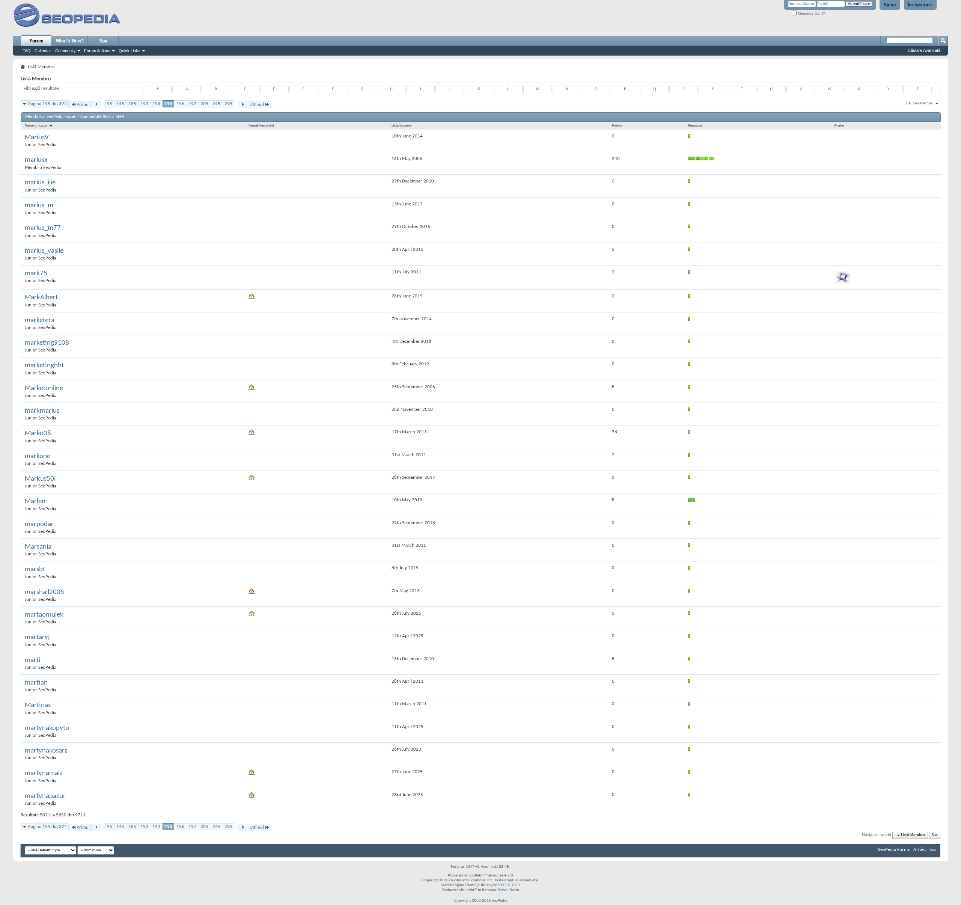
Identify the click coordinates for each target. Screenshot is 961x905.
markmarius (42, 411)
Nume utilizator (36, 126)
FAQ (27, 50)
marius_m (39, 205)
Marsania (38, 547)
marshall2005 (44, 592)
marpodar (39, 524)
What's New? (70, 41)
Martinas (38, 705)
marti (33, 660)
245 (216, 103)
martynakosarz (46, 750)
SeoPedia (499, 901)
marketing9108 (47, 343)
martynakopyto (47, 728)
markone (37, 456)
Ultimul (257, 104)
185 (132, 103)
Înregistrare (920, 5)
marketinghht (44, 365)
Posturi (617, 126)
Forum (37, 41)
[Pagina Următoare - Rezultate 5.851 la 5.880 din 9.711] (242, 104)
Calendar (43, 50)
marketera (39, 320)
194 (156, 103)
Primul (83, 104)
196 (180, 103)
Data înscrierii (401, 126)
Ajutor (889, 5)
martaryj (37, 637)
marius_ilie (40, 182)
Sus (934, 835)
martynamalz (44, 773)
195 (168, 103)
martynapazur (45, 796)
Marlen (35, 501)
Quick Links (129, 50)
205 (204, 103)
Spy (103, 41)
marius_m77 (43, 228)
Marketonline (44, 388)
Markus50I (40, 479)
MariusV (37, 137)
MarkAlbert (41, 297)
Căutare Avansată (924, 50)
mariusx (36, 160)
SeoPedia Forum (894, 849)
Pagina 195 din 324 (47, 103)
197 (192, 103)
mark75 (36, 273)
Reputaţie (695, 126)
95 (109, 103)
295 (228, 103)
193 (144, 103)
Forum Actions (97, 50)
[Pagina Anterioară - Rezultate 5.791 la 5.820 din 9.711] (96, 104)
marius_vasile (44, 251)
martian (36, 682)
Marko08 (38, 433)
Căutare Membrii (920, 103)
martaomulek (44, 614)
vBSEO (498, 885)
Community (65, 50)
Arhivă (919, 849)
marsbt (35, 569)
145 (120, 103)
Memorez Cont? (811, 13)
